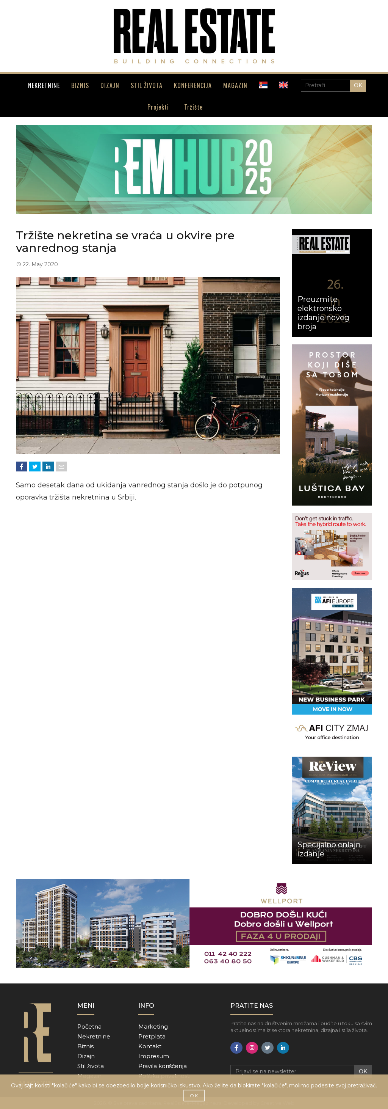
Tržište (193, 107)
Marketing (153, 1026)
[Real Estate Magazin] (194, 36)
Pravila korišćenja (162, 1066)
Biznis (85, 1046)
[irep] (332, 668)
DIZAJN (109, 85)
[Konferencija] (194, 169)
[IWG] (332, 546)
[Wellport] (194, 923)
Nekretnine (93, 1036)
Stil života (90, 1066)
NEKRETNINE (44, 85)
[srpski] (263, 85)
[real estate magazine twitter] (267, 1048)
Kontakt (149, 1046)
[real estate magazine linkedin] (283, 1048)
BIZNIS (80, 85)
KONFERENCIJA (193, 85)
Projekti (158, 107)
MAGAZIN (235, 85)
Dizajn (86, 1056)
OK (358, 85)
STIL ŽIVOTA (147, 85)
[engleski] (283, 85)
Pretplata (152, 1036)
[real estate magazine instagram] (252, 1048)
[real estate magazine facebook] (236, 1048)
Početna (89, 1026)
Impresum (153, 1056)
